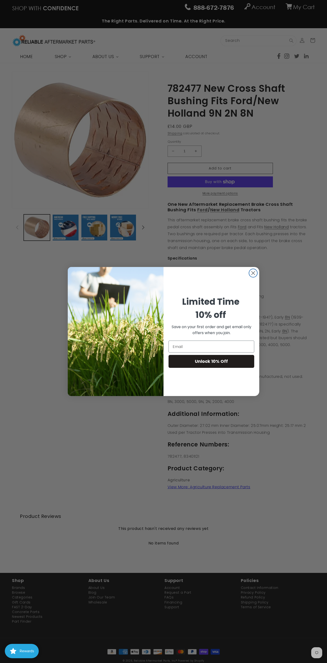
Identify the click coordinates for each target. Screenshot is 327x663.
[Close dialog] (253, 273)
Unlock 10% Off (211, 361)
